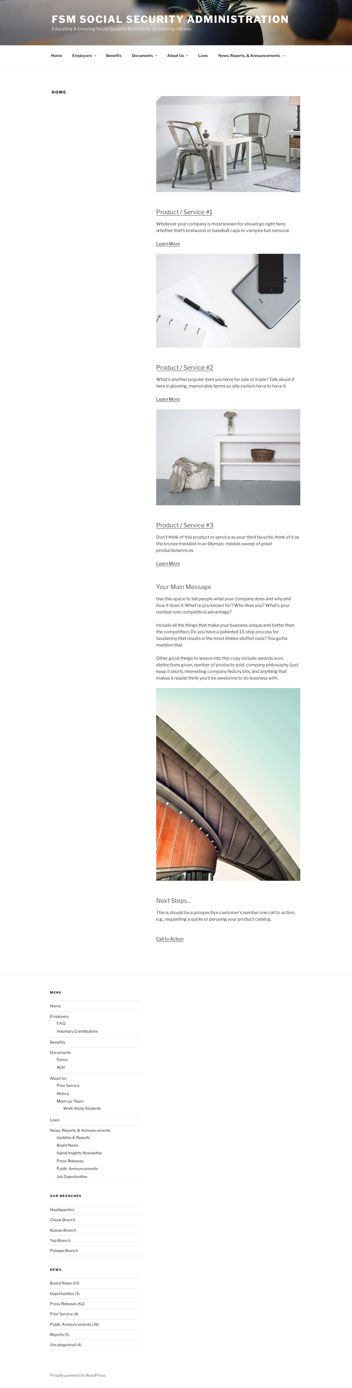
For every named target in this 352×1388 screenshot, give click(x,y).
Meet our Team (70, 1101)
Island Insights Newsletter (79, 1152)
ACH (61, 1067)
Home (56, 55)
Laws (203, 55)
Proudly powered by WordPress (77, 1375)
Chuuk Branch (62, 1219)
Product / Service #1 (184, 212)
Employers (82, 55)
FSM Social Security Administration (170, 19)
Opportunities (62, 1293)
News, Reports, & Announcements (249, 55)
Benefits (114, 55)
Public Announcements (77, 1168)
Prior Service (68, 1085)
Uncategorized (63, 1344)
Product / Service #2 (184, 367)
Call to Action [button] (169, 939)
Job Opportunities (72, 1176)
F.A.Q (61, 1023)
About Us (175, 55)
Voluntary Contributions (77, 1031)
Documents (142, 55)
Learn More (168, 243)
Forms (62, 1059)
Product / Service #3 (184, 525)
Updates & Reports (73, 1137)
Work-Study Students (82, 1108)
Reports (57, 1334)
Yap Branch (60, 1240)
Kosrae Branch (63, 1230)
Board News (67, 1145)
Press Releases (70, 1160)
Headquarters (62, 1209)
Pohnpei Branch (64, 1250)
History (63, 1093)
